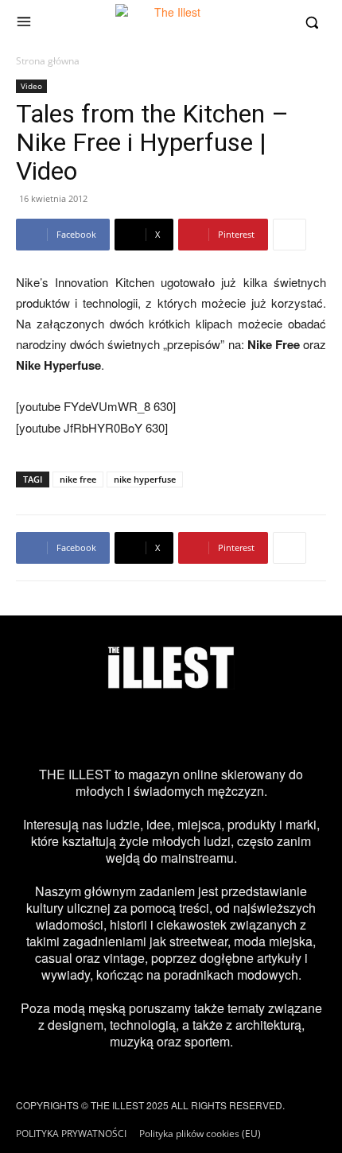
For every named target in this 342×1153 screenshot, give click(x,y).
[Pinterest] (193, 727)
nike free (78, 479)
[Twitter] (148, 727)
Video (31, 85)
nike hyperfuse (145, 479)
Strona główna (48, 61)
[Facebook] (104, 727)
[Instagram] (59, 727)
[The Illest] (171, 22)
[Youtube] (238, 727)
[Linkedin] (282, 727)
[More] (289, 234)
